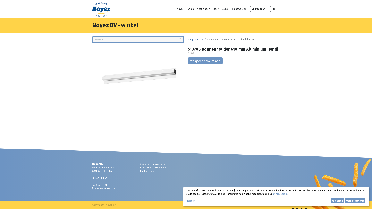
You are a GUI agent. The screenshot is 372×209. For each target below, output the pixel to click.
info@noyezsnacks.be (104, 188)
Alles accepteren (355, 200)
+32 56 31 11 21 (99, 185)
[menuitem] (191, 9)
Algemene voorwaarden (153, 164)
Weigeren (337, 200)
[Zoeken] (180, 39)
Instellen (190, 200)
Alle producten (195, 39)
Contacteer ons (148, 171)
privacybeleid (279, 194)
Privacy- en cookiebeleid (153, 167)
